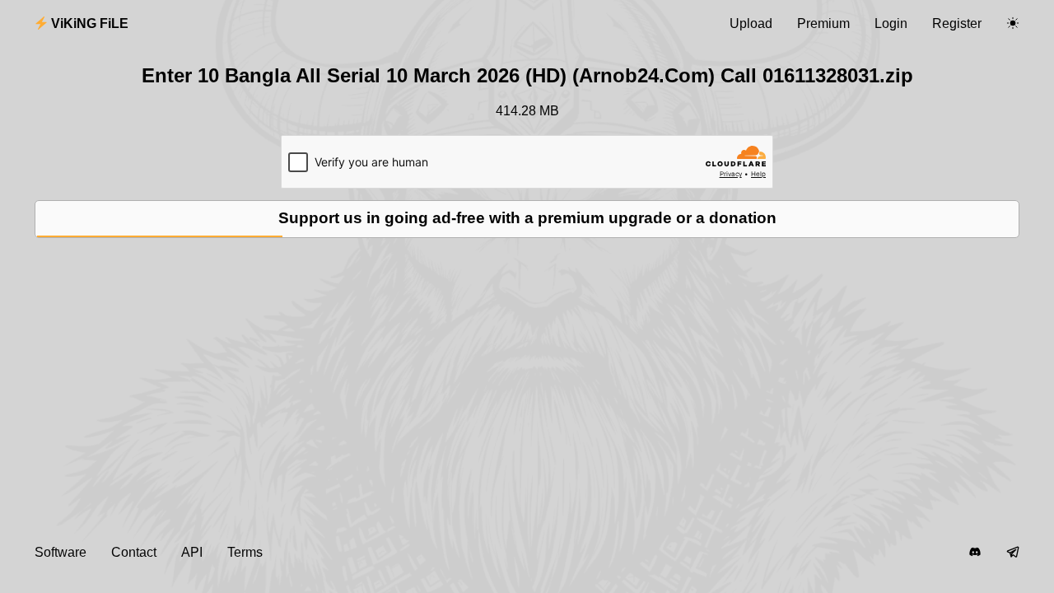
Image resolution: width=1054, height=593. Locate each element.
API (192, 552)
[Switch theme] (1012, 23)
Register (957, 23)
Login (890, 23)
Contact (133, 552)
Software (60, 552)
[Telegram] (1012, 552)
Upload (751, 23)
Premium (823, 23)
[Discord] (975, 552)
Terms (245, 552)
